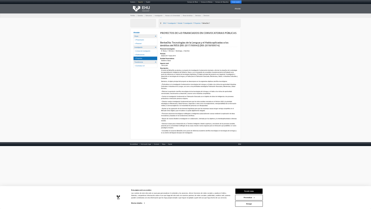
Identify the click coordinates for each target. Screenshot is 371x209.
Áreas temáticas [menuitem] (188, 15)
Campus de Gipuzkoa (221, 2)
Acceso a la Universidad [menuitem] (172, 15)
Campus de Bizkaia (207, 2)
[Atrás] (161, 37)
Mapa (164, 144)
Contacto (156, 144)
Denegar (249, 204)
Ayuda (170, 144)
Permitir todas (249, 191)
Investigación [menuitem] (159, 15)
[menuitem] (132, 2)
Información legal (146, 144)
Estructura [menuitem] (149, 15)
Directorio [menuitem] (206, 15)
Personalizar (248, 197)
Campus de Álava (192, 2)
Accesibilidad (134, 144)
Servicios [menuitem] (198, 15)
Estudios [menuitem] (140, 15)
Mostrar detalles (136, 203)
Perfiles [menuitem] (132, 15)
